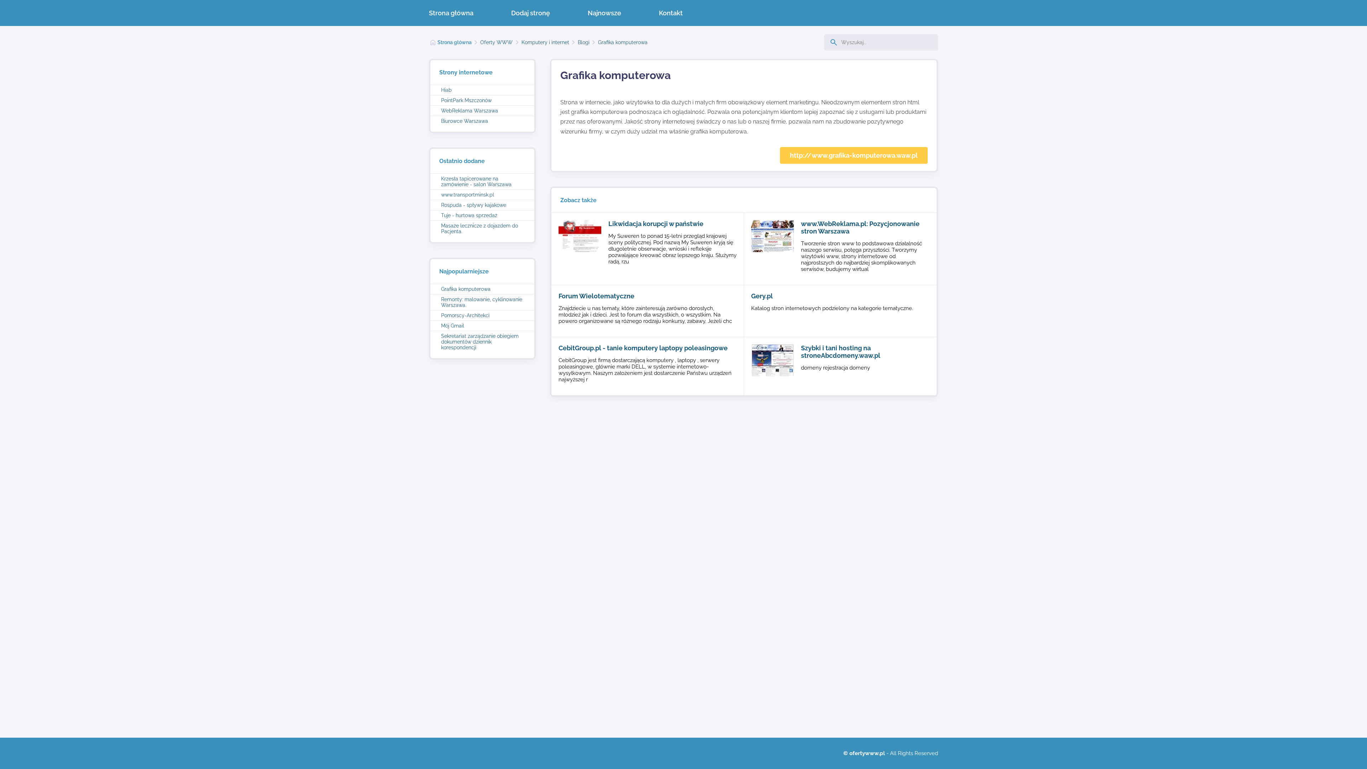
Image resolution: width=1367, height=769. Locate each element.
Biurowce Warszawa (464, 121)
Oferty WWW (496, 42)
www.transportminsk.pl (467, 195)
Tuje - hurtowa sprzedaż (469, 215)
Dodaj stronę (530, 13)
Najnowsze (604, 13)
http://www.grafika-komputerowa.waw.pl (854, 155)
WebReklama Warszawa (469, 111)
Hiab (446, 90)
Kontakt (671, 13)
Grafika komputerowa (623, 42)
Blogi (584, 42)
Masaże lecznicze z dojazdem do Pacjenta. (479, 228)
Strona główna (451, 13)
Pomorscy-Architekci (465, 315)
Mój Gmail (452, 326)
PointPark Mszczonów (466, 100)
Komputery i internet (545, 42)
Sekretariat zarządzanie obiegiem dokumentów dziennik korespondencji (480, 341)
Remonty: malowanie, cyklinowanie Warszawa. (481, 302)
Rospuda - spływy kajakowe (473, 205)
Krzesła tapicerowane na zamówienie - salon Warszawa (476, 181)
